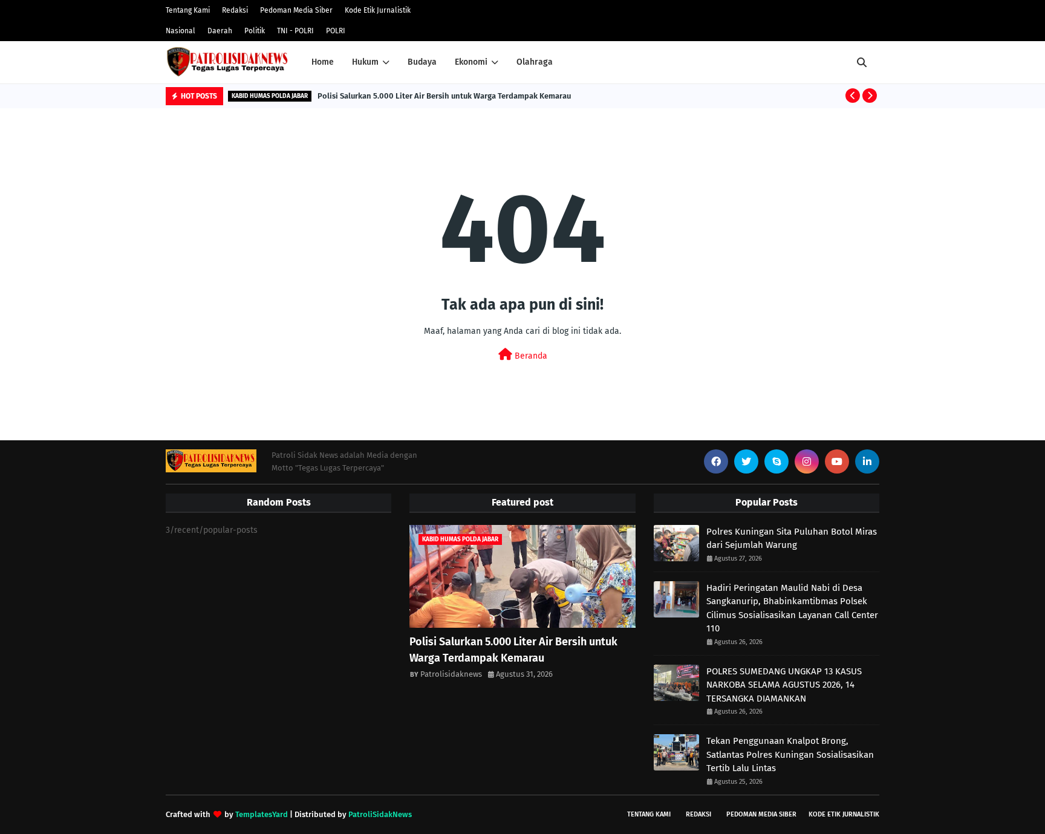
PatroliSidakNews (380, 814)
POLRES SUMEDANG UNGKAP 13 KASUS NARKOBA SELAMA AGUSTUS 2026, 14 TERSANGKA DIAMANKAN (784, 685)
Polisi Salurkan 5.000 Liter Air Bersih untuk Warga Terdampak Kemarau (444, 95)
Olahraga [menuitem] (534, 62)
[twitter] (746, 461)
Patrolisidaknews (451, 674)
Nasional (180, 31)
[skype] (776, 461)
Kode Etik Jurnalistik (378, 10)
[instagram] (807, 461)
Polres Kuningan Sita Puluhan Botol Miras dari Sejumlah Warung (791, 538)
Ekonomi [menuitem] (471, 62)
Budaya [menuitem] (422, 62)
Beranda (529, 356)
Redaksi (235, 10)
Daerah (219, 31)
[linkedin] (867, 461)
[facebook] (716, 461)
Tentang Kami (188, 10)
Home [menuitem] (322, 62)
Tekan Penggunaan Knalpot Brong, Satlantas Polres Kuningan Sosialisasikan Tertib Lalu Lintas (790, 754)
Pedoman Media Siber (296, 10)
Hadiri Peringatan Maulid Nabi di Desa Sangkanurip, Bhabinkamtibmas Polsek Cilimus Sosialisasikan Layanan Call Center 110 (792, 608)
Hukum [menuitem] (365, 62)
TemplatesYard (261, 814)
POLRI (335, 31)
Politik (254, 31)
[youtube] (837, 461)
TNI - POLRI (295, 31)
